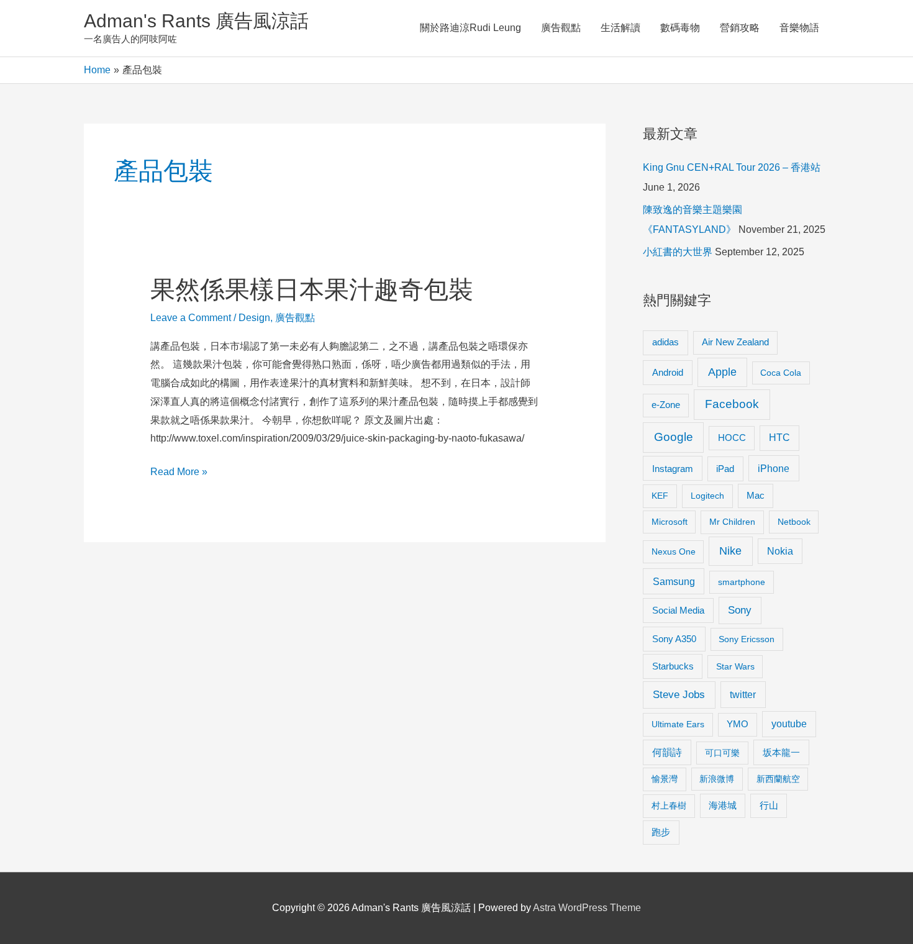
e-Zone (666, 405)
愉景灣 (665, 779)
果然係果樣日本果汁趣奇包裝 (311, 289)
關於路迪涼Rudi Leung (470, 27)
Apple (722, 372)
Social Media (678, 610)
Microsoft (670, 522)
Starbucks (673, 666)
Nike (730, 551)
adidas (665, 342)
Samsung (674, 581)
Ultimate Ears (678, 724)
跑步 (661, 832)
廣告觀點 (561, 27)
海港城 (723, 805)
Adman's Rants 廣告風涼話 (196, 21)
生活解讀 (620, 27)
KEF (660, 496)
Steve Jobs (679, 695)
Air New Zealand (735, 342)
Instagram (672, 468)
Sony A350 (674, 638)
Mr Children (732, 522)
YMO (737, 724)
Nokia (780, 551)
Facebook (732, 404)
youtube (789, 724)
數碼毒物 (680, 27)
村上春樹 (669, 805)
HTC (779, 437)
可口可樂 (722, 753)
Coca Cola (780, 373)
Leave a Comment (190, 317)
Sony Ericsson (746, 639)
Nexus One (674, 551)
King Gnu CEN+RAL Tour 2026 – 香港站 (731, 167)
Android (667, 372)
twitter (743, 694)
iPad (725, 468)
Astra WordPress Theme (587, 907)
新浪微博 (716, 779)
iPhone (773, 468)
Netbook (794, 522)
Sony (740, 610)
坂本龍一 (781, 752)
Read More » (178, 473)
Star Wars (735, 666)
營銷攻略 (740, 27)
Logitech (707, 496)
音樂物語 (799, 27)
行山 (769, 805)
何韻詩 (667, 752)
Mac (756, 496)
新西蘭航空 (778, 779)
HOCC (732, 438)
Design (254, 317)
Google (673, 436)
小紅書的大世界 (677, 252)
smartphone (741, 582)
